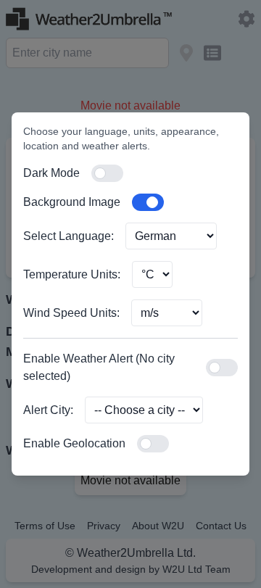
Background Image (71, 202)
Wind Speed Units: (71, 313)
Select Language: (68, 236)
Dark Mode (51, 173)
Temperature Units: (71, 274)
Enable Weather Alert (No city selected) (99, 367)
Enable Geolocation (74, 443)
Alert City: (48, 410)
